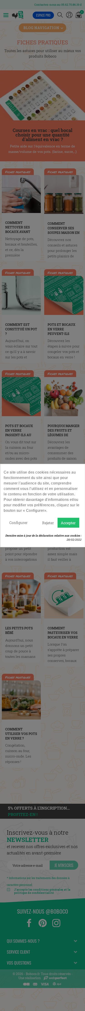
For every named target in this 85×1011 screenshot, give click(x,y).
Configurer (18, 522)
